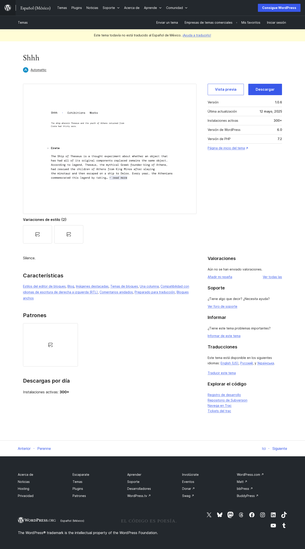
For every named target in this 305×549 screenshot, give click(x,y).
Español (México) (72, 520)
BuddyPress (248, 496)
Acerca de (25, 474)
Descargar (265, 89)
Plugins (78, 488)
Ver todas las (272, 277)
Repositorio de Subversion (227, 400)
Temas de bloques (124, 286)
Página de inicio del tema (226, 148)
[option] (50, 345)
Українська (265, 363)
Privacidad (25, 496)
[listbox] (109, 345)
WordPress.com (250, 474)
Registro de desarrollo (224, 395)
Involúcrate (190, 474)
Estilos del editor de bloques (44, 286)
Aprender (134, 474)
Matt (242, 482)
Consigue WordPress (279, 8)
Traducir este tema (222, 373)
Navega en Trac (220, 405)
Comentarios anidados (116, 292)
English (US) (229, 363)
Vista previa (225, 89)
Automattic (38, 70)
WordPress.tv (139, 496)
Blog (70, 286)
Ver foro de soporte (222, 306)
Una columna (149, 286)
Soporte (133, 482)
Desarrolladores (139, 488)
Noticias (24, 482)
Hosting (23, 488)
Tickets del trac (219, 411)
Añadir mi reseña (220, 277)
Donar (188, 488)
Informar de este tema (224, 336)
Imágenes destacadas (92, 286)
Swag (188, 496)
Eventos (188, 482)
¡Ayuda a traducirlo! (196, 35)
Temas (23, 22)
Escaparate (81, 474)
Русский (246, 363)
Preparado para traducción (155, 292)
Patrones (79, 496)
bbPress (245, 488)
